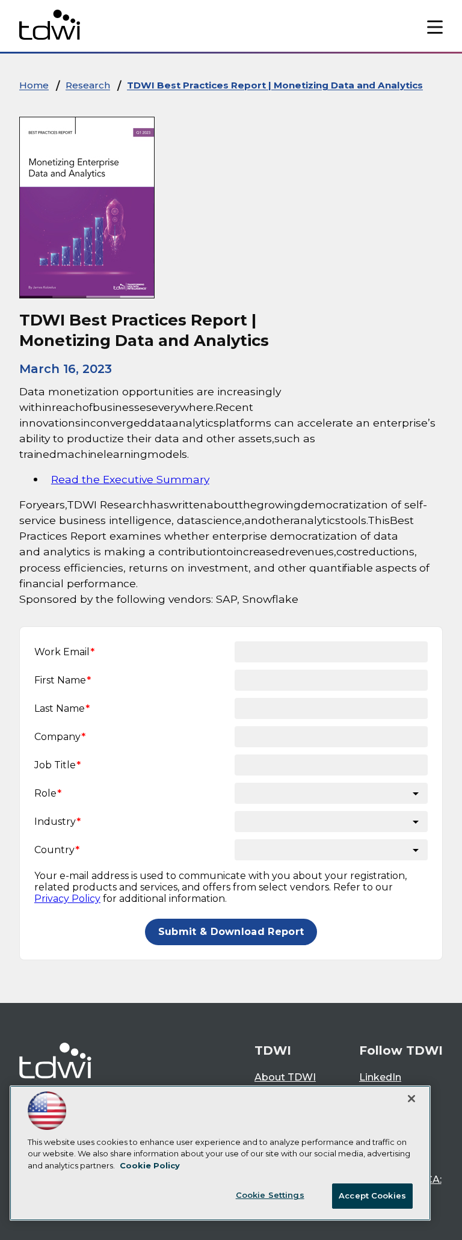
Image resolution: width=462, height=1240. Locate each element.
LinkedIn (380, 1077)
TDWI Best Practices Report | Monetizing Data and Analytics (275, 85)
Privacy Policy (67, 898)
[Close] (411, 1098)
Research (88, 85)
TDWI (272, 1050)
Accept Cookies (372, 1195)
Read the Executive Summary (130, 479)
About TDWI (285, 1077)
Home (34, 85)
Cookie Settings (270, 1195)
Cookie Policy (150, 1165)
